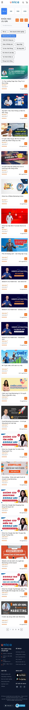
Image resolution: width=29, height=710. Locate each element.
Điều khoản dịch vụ (20, 661)
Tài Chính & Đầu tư (8, 56)
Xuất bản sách (4, 684)
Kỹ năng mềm (20, 48)
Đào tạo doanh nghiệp (6, 679)
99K (11, 11)
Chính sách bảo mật (21, 664)
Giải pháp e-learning (6, 676)
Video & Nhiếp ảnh (8, 44)
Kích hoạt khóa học (20, 656)
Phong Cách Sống (7, 61)
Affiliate (3, 686)
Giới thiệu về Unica (20, 652)
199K (18, 11)
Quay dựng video (5, 681)
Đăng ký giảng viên (6, 674)
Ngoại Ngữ (19, 44)
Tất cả (4, 11)
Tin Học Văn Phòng (8, 48)
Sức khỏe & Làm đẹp (8, 52)
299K (24, 11)
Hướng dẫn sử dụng (20, 654)
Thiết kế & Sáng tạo (8, 40)
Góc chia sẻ (19, 659)
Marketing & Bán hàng (9, 36)
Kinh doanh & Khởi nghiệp (17, 31)
